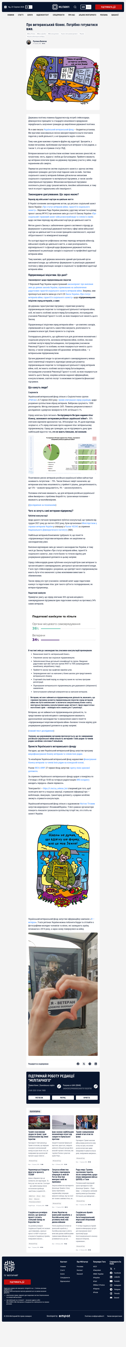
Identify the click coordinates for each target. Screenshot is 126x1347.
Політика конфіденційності (94, 1316)
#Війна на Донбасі (41, 33)
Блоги (30, 15)
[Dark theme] (30, 7)
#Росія (38, 1196)
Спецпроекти (58, 15)
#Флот (30, 1199)
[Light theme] (27, 7)
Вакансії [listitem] (80, 1274)
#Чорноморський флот (35, 1202)
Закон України (72, 294)
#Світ (43, 1196)
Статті (21, 15)
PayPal (63, 1097)
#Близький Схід (33, 1160)
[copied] (59, 1086)
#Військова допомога (53, 33)
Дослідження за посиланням (42, 505)
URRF (42, 768)
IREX (37, 768)
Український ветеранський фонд (59, 129)
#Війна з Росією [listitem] (99, 1285)
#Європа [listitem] (96, 1289)
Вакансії (114, 15)
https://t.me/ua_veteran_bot (55, 788)
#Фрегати (36, 1199)
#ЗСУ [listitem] (95, 1267)
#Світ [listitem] (95, 1281)
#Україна (82, 33)
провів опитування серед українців (74, 400)
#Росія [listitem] (95, 1292)
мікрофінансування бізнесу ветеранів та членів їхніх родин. (55, 754)
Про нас (71, 15)
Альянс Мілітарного (87, 15)
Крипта (87, 1097)
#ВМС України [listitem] (98, 1274)
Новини (11, 15)
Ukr (83, 7)
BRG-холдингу (83, 779)
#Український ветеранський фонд (35, 36)
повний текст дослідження (41, 730)
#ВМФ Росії (32, 1196)
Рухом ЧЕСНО (71, 526)
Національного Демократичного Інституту (48, 530)
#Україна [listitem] (96, 1278)
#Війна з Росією (31, 33)
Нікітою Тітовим (87, 803)
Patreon (39, 1097)
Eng (88, 7)
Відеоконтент (43, 15)
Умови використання (114, 1316)
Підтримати (106, 7)
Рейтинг (33, 400)
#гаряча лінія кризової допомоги (69, 33)
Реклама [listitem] (80, 1267)
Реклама (104, 15)
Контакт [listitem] (80, 1270)
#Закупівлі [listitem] (97, 1270)
